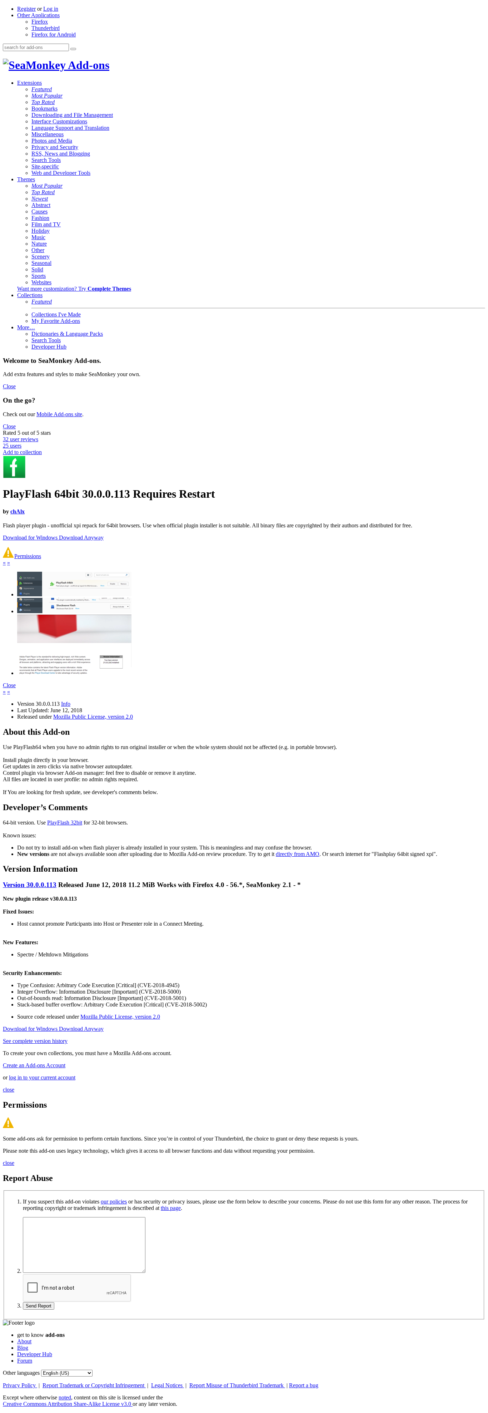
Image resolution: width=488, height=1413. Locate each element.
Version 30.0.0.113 (29, 884)
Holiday (40, 231)
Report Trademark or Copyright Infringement (94, 1385)
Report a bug (303, 1385)
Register (26, 9)
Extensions (29, 83)
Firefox (39, 22)
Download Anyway (81, 538)
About (24, 1341)
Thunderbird (45, 28)
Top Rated (43, 102)
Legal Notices (167, 1385)
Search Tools (46, 160)
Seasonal (41, 263)
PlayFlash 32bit (64, 822)
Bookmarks (44, 108)
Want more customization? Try (74, 289)
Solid (37, 269)
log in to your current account (42, 1077)
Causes (39, 211)
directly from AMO (297, 854)
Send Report (38, 1306)
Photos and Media (51, 141)
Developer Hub (48, 347)
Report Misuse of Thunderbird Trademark (237, 1385)
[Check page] (74, 673)
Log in (50, 9)
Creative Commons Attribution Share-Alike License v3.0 (68, 1404)
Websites (41, 282)
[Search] (73, 49)
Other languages (21, 1373)
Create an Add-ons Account (34, 1065)
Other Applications (38, 15)
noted (65, 1397)
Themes (26, 179)
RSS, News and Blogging (60, 154)
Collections (30, 295)
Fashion (40, 218)
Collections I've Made (56, 314)
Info (65, 704)
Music (38, 237)
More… (26, 327)
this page (171, 1208)
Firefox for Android (53, 34)
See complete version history (35, 1041)
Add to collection (22, 452)
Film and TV (46, 224)
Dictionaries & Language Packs (67, 334)
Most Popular (47, 96)
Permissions (27, 556)
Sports (38, 276)
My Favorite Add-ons (55, 321)
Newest (39, 199)
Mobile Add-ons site (59, 414)
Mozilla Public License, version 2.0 (93, 717)
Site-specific (45, 166)
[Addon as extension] (74, 594)
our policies (114, 1201)
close (8, 1090)
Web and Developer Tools (60, 173)
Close (9, 386)
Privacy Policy (20, 1385)
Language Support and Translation (70, 128)
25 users (12, 446)
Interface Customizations (59, 121)
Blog (22, 1348)
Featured (41, 89)
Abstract (40, 205)
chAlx (17, 511)
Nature (39, 244)
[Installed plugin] (74, 611)
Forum (24, 1361)
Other (37, 250)
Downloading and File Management (72, 115)
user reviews (20, 439)
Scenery (40, 256)
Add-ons (87, 65)
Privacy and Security (54, 147)
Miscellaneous (47, 134)
